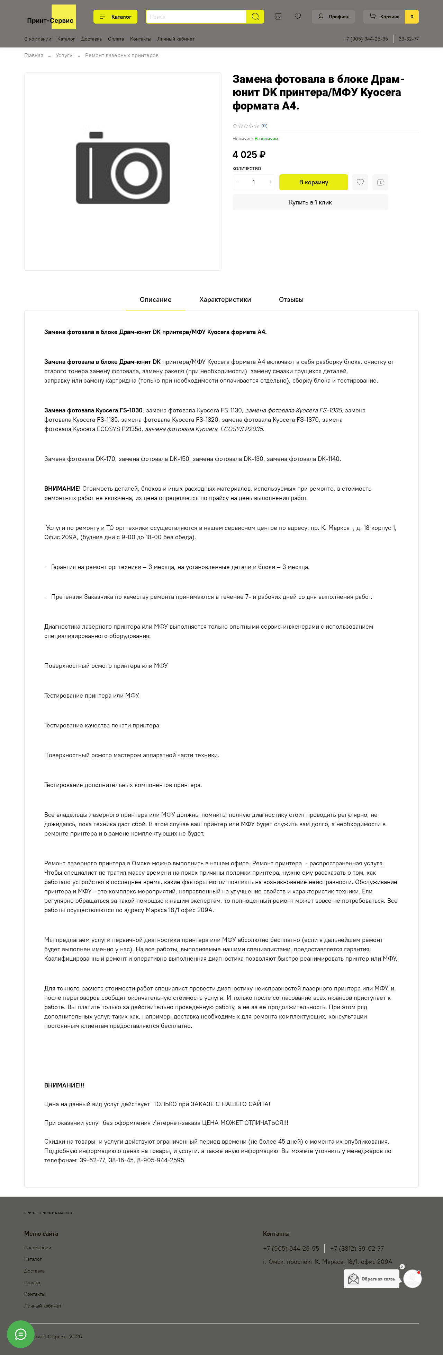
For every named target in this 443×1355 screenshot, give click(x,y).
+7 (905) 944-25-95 (366, 39)
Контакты (140, 39)
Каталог (121, 16)
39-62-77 (409, 39)
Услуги (64, 55)
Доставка (91, 39)
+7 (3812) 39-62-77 (357, 1248)
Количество (247, 168)
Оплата (116, 39)
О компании (37, 39)
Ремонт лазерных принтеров (122, 55)
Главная (33, 55)
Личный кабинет (176, 39)
